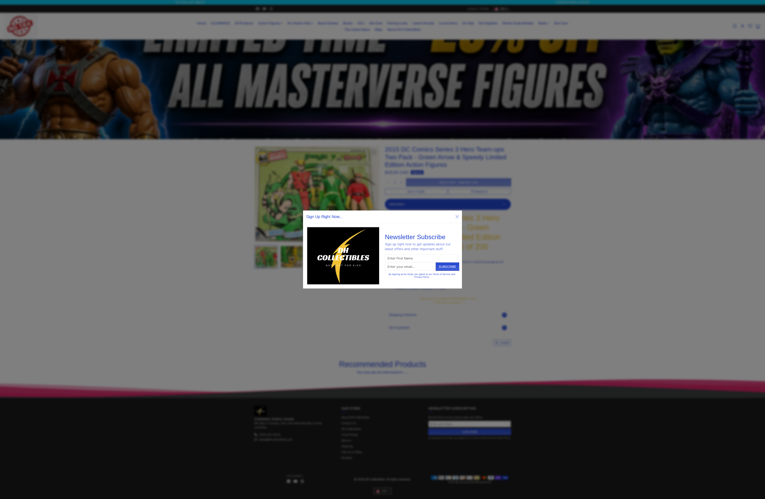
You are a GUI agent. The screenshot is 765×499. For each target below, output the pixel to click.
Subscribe (447, 267)
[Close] (457, 216)
